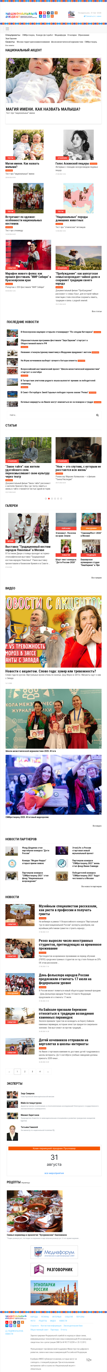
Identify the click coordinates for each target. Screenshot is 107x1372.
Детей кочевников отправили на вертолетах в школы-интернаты (63, 1042)
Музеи (10, 541)
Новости (12, 897)
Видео (10, 588)
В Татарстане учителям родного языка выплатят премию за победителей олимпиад (58, 382)
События (12, 268)
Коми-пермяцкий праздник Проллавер (54, 1148)
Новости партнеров (21, 839)
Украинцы (25, 1183)
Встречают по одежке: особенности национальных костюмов (23, 220)
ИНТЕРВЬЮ (56, 1317)
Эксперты (14, 1084)
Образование (83, 35)
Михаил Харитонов (30, 1115)
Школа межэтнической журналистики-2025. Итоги (31, 751)
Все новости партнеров (92, 886)
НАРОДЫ (34, 1317)
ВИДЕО (53, 1321)
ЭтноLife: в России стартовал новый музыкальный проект (83, 850)
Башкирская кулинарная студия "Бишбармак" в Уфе (90, 562)
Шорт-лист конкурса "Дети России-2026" (66, 561)
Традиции (91, 555)
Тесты (10, 158)
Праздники (91, 528)
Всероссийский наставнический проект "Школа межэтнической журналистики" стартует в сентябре (60, 370)
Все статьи (97, 311)
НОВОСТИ (63, 1321)
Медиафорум (60, 35)
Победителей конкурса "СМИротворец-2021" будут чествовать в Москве (86, 875)
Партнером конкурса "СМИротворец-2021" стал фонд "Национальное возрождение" (35, 876)
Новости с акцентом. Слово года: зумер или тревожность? (50, 671)
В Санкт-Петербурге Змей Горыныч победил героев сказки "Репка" (54, 392)
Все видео (97, 826)
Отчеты (64, 1330)
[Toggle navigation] (7, 29)
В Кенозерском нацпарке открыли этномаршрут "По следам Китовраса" (57, 332)
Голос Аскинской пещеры (72, 163)
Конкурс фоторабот (44, 35)
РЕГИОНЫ (45, 1317)
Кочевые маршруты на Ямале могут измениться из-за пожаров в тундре (57, 402)
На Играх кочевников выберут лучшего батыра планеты (49, 360)
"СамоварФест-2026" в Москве (91, 534)
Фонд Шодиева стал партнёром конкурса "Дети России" (35, 850)
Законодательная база (73, 1326)
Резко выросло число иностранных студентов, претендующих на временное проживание (70, 944)
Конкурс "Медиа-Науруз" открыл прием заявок (34, 862)
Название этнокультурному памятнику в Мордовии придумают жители (56, 352)
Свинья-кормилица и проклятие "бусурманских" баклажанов (37, 1235)
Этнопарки (72, 35)
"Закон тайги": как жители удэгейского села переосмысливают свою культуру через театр (27, 471)
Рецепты (14, 1182)
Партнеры (55, 1330)
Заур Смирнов (27, 1093)
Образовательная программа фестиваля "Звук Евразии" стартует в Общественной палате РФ (54, 342)
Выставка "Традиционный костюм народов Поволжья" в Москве (27, 548)
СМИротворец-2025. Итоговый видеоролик (27, 817)
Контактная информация (51, 1326)
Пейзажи (66, 528)
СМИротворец (28, 35)
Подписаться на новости (14, 1332)
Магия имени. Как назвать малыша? (43, 109)
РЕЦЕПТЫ (43, 1321)
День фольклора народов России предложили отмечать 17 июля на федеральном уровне (65, 979)
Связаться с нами (93, 16)
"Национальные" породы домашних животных (72, 218)
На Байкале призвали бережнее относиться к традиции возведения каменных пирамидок (66, 1013)
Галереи (11, 506)
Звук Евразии (11, 38)
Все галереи (97, 577)
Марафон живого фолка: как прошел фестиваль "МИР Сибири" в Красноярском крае (28, 277)
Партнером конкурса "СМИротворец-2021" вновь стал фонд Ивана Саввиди (86, 863)
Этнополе (62, 158)
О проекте (35, 1326)
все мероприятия (54, 1173)
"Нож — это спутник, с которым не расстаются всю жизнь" (78, 468)
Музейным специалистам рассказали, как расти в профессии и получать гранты (68, 910)
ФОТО (33, 1321)
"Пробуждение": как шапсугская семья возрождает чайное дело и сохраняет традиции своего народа (78, 278)
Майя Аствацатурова (31, 1103)
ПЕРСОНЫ (80, 1317)
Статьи (11, 425)
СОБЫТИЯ (69, 1317)
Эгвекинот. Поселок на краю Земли (66, 534)
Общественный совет (39, 1330)
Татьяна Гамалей (29, 1127)
